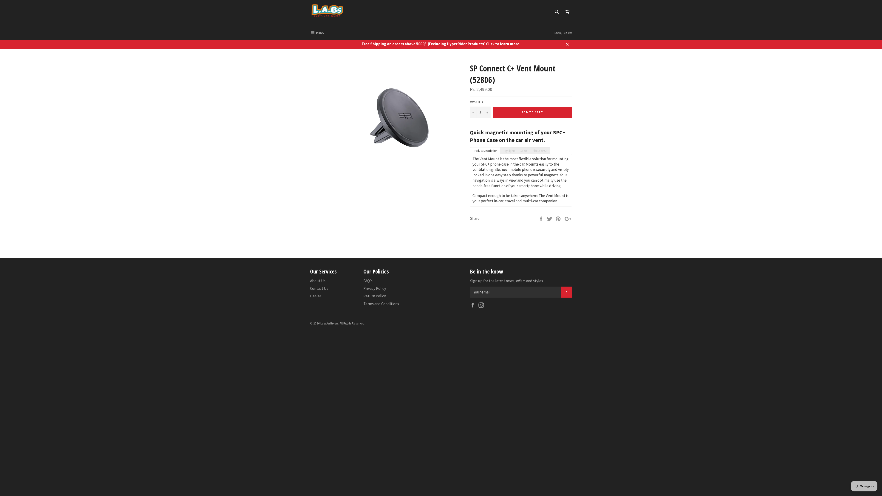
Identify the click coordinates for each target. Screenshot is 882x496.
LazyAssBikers (329, 323)
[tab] (485, 150)
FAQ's (368, 280)
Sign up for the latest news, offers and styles (506, 280)
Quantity (476, 101)
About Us (317, 280)
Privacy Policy (374, 288)
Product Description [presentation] (485, 151)
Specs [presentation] (523, 151)
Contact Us (319, 288)
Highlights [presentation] (509, 151)
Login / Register (563, 32)
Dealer (315, 296)
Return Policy (374, 296)
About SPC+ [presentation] (540, 151)
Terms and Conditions (381, 303)
